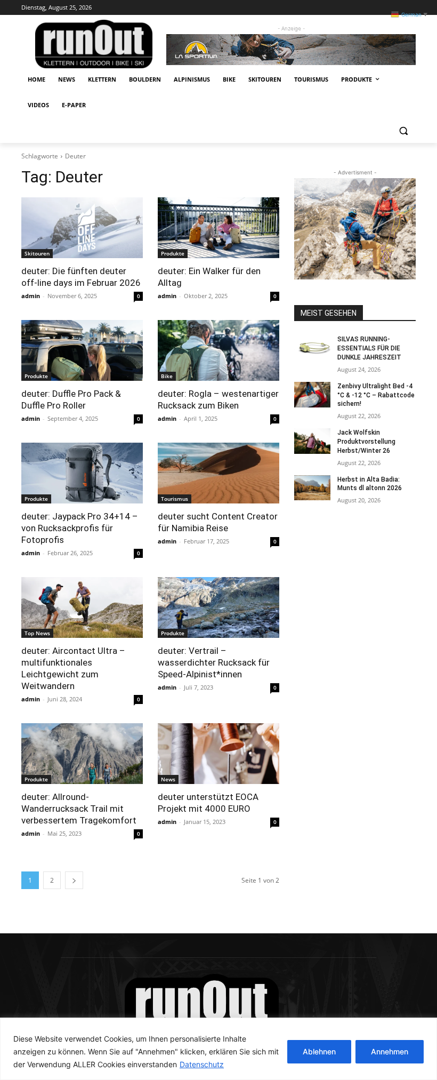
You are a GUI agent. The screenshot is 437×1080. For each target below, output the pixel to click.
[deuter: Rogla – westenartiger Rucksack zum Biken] (218, 350)
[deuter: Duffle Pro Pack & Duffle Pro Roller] (82, 350)
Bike (167, 376)
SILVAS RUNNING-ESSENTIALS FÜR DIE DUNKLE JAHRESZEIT (369, 348)
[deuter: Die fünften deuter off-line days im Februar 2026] (82, 227)
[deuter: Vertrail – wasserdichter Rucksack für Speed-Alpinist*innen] (218, 607)
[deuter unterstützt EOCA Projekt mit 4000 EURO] (218, 753)
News (168, 779)
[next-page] (74, 880)
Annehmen (389, 1051)
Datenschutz (202, 1064)
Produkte (172, 253)
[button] (403, 130)
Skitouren (37, 253)
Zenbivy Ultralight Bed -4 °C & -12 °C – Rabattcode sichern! (376, 395)
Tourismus (174, 498)
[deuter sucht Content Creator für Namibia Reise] (218, 473)
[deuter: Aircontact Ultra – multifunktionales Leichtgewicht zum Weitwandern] (82, 607)
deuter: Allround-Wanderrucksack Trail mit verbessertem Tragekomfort (78, 808)
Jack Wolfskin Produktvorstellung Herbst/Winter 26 (366, 441)
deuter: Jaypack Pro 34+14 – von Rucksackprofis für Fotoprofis (79, 528)
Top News (37, 633)
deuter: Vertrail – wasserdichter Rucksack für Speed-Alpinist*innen (214, 662)
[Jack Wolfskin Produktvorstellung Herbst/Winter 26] (312, 441)
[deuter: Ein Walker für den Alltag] (218, 227)
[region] (218, 1049)
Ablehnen (319, 1051)
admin (30, 296)
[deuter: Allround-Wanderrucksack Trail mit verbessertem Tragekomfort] (82, 753)
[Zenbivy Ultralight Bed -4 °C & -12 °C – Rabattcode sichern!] (312, 394)
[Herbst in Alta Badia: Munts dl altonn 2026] (312, 488)
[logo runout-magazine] (93, 44)
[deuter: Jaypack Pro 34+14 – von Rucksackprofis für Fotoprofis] (82, 473)
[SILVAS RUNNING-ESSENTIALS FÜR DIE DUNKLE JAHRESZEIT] (312, 348)
